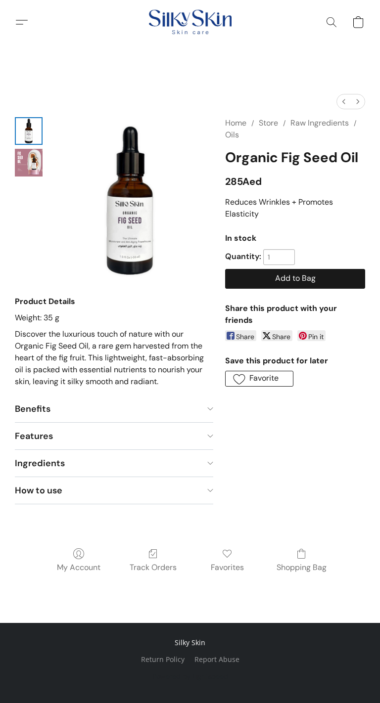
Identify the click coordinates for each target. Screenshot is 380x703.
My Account (78, 567)
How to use (38, 490)
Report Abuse (216, 659)
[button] (190, 22)
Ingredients (40, 463)
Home (235, 123)
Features (34, 436)
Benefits (32, 409)
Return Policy (163, 659)
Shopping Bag (302, 567)
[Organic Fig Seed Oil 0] (29, 131)
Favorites (227, 567)
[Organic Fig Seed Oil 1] (29, 162)
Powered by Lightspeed (190, 676)
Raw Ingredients (319, 123)
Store (268, 123)
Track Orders (153, 567)
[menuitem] (344, 101)
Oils (232, 135)
